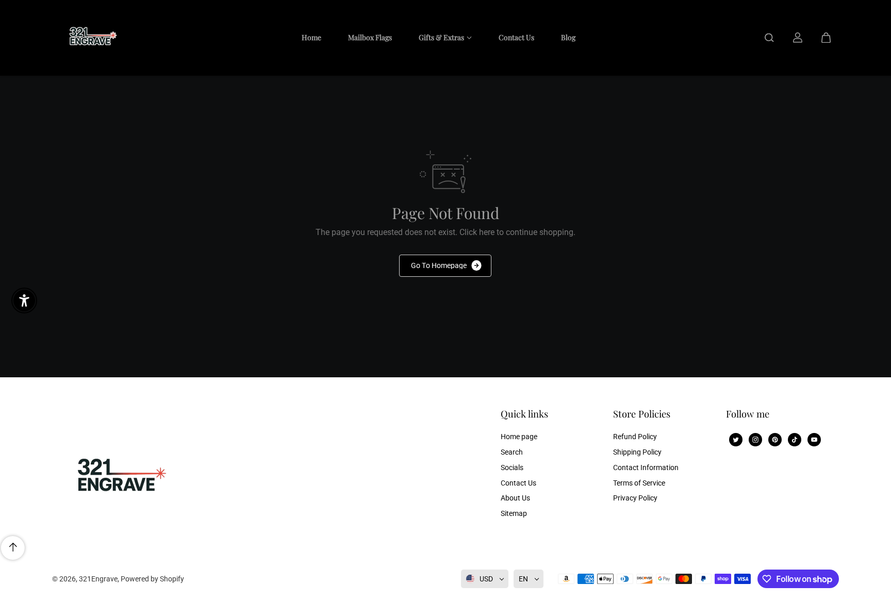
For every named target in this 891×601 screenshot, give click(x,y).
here (486, 232)
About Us (515, 498)
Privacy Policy (635, 498)
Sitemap (514, 513)
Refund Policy (635, 436)
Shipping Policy (637, 452)
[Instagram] (755, 439)
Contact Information (646, 467)
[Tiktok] (794, 439)
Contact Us (518, 483)
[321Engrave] (90, 37)
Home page (519, 436)
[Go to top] (13, 548)
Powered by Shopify (152, 579)
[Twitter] (736, 439)
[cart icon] (826, 37)
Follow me (747, 414)
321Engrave (98, 579)
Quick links (524, 414)
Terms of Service (639, 483)
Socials (512, 467)
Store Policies (641, 414)
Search (512, 452)
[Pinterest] (775, 439)
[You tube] (814, 439)
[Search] (769, 37)
